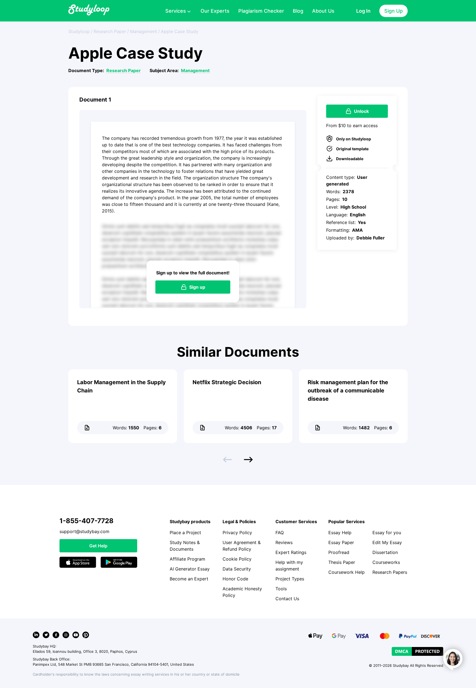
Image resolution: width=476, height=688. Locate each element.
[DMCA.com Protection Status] (417, 651)
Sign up (197, 287)
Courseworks (386, 562)
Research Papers (389, 572)
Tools (281, 588)
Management (195, 70)
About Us (323, 11)
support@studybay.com (84, 531)
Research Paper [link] (110, 31)
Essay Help (339, 532)
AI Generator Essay (190, 569)
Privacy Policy (237, 532)
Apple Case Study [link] (179, 31)
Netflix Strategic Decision (227, 382)
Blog (298, 11)
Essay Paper (341, 542)
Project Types (289, 578)
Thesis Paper (341, 562)
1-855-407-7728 (86, 521)
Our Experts (215, 11)
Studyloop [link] (79, 31)
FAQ (279, 532)
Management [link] (143, 31)
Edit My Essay (387, 542)
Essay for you (386, 532)
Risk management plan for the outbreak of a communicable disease (348, 390)
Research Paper (123, 70)
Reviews (284, 542)
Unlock (361, 111)
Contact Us (287, 598)
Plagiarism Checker (261, 11)
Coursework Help (346, 572)
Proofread (338, 552)
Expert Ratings (290, 552)
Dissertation (385, 552)
